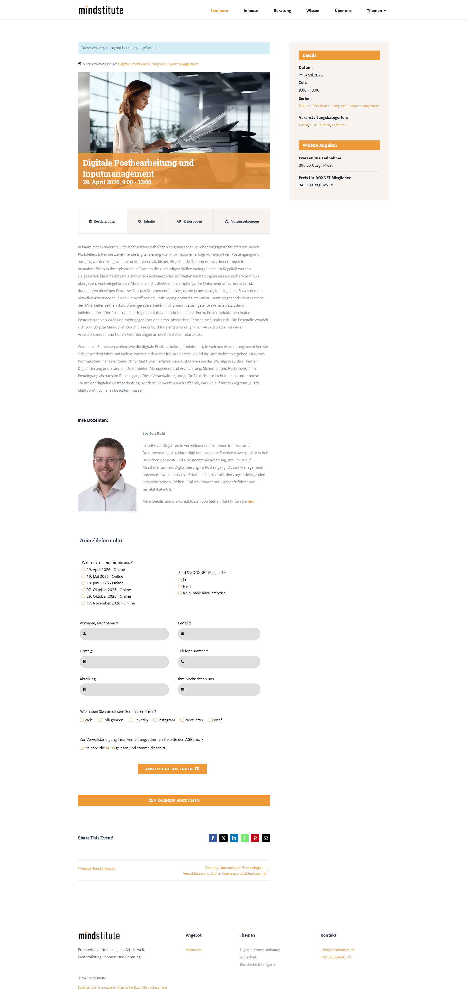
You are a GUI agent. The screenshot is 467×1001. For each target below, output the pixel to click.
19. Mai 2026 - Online (105, 576)
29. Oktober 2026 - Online (109, 596)
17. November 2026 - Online (111, 603)
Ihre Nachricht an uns (196, 678)
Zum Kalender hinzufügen (174, 800)
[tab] (102, 221)
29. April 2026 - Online (106, 569)
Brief (218, 719)
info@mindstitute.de (338, 949)
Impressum (106, 987)
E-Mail (184, 623)
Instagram (166, 719)
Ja (184, 579)
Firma (86, 650)
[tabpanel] (174, 321)
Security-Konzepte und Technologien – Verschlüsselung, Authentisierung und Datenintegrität (224, 870)
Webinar (339, 124)
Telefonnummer (193, 650)
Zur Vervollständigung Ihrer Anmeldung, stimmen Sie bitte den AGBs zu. (141, 739)
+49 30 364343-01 (336, 957)
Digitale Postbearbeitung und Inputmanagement (339, 105)
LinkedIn (141, 719)
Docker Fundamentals (97, 868)
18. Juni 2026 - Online (105, 582)
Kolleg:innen (113, 719)
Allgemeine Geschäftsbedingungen (142, 987)
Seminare (194, 949)
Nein (187, 586)
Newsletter (194, 719)
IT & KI (315, 124)
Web (88, 719)
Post (326, 124)
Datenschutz (87, 987)
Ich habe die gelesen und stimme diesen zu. (126, 747)
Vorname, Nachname (99, 623)
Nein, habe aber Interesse (204, 592)
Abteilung (88, 678)
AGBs (110, 747)
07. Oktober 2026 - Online (109, 589)
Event (303, 124)
